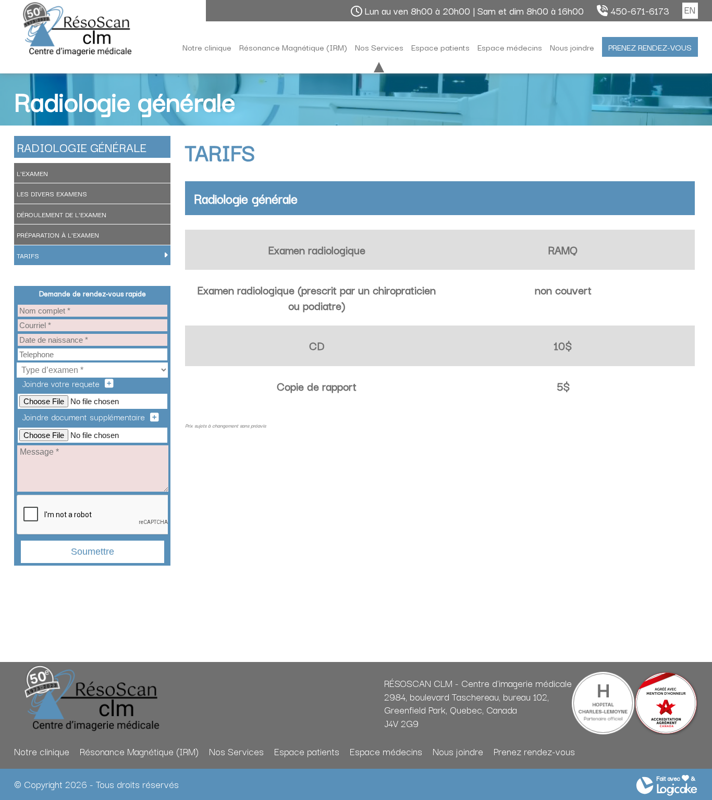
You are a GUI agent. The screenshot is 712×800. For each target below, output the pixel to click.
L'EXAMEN (32, 173)
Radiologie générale (81, 147)
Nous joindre (572, 47)
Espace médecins (509, 47)
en (689, 10)
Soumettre (92, 551)
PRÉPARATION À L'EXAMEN (58, 234)
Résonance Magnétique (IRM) (293, 47)
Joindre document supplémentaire (83, 417)
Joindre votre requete (61, 384)
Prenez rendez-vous (650, 47)
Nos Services (379, 47)
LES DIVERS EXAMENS (52, 193)
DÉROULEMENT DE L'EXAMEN (61, 214)
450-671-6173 (639, 11)
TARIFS (28, 255)
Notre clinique (206, 47)
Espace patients (440, 47)
